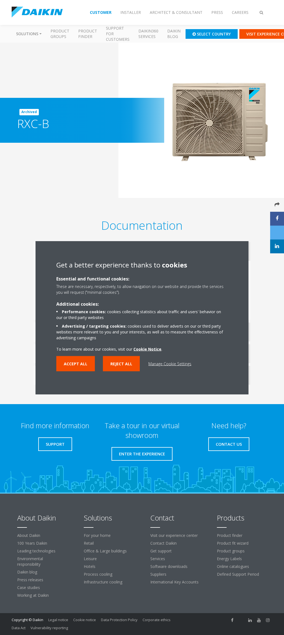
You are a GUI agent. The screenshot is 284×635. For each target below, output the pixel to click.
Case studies (28, 587)
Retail (89, 543)
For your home (97, 535)
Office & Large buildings (105, 551)
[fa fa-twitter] (241, 620)
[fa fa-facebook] (232, 620)
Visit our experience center (174, 535)
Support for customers (118, 33)
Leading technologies (36, 551)
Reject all (121, 363)
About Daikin (28, 535)
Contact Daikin (163, 543)
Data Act (19, 627)
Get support (161, 551)
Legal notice (58, 619)
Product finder (87, 33)
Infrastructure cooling (103, 582)
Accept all (75, 363)
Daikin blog (174, 33)
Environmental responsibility (30, 561)
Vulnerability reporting (49, 627)
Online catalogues (233, 566)
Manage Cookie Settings (169, 363)
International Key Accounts (174, 582)
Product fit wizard (232, 543)
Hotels (89, 566)
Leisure (90, 558)
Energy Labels (229, 558)
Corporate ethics (157, 619)
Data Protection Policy (119, 619)
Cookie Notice (147, 348)
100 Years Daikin (32, 543)
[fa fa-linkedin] (250, 620)
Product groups (59, 33)
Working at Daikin (33, 595)
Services (157, 558)
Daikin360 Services (148, 33)
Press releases (30, 579)
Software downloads (168, 566)
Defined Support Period (238, 574)
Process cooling (98, 574)
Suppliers (158, 574)
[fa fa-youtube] (259, 620)
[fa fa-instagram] (267, 620)
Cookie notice (84, 619)
